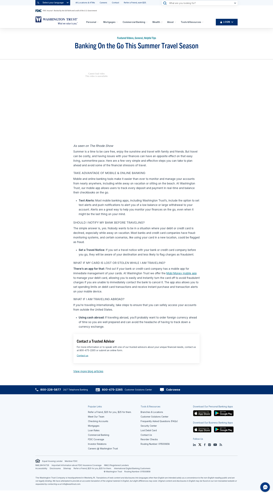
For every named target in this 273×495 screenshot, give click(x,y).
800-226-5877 (50, 389)
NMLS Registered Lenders (116, 465)
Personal (91, 22)
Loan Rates (94, 430)
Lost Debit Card (149, 430)
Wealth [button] (156, 22)
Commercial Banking (134, 22)
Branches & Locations (152, 412)
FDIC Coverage (96, 439)
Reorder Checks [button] (149, 439)
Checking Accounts (98, 421)
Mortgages (109, 22)
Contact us (82, 355)
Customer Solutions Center (154, 416)
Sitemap (67, 468)
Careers (103, 2)
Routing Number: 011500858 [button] (155, 444)
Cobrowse (173, 389)
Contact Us (146, 435)
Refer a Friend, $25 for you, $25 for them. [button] (109, 412)
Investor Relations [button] (97, 444)
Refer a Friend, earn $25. (135, 2)
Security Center (149, 425)
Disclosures (55, 468)
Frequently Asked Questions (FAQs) (159, 421)
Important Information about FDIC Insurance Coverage (77, 465)
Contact (115, 2)
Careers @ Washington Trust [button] (103, 448)
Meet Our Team (96, 416)
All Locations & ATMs (85, 2)
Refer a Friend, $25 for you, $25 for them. (93, 468)
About (170, 22)
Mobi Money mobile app (181, 273)
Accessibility (41, 468)
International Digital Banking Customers (132, 468)
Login (226, 22)
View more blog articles (88, 371)
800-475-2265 (112, 389)
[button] (202, 413)
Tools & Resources (191, 22)
